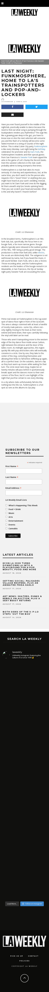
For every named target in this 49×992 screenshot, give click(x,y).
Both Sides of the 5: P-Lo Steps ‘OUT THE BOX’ (21, 613)
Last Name (11, 477)
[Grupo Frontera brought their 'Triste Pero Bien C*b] (24, 813)
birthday (41, 149)
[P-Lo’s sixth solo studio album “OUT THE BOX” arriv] (24, 698)
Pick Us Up (16, 956)
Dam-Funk (34, 152)
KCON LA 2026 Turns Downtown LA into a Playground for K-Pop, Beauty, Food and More (20, 566)
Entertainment (16, 520)
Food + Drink (15, 509)
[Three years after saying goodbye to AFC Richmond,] (24, 867)
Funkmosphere (40, 146)
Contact (33, 956)
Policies (24, 961)
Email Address (13, 488)
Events (12, 524)
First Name (11, 466)
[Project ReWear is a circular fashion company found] (24, 763)
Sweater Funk (26, 157)
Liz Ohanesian (7, 101)
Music (11, 513)
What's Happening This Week (23, 505)
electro (41, 252)
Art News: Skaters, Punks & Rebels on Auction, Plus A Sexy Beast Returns (22, 598)
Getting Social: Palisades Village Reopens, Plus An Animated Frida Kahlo (21, 583)
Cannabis (13, 528)
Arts (11, 517)
